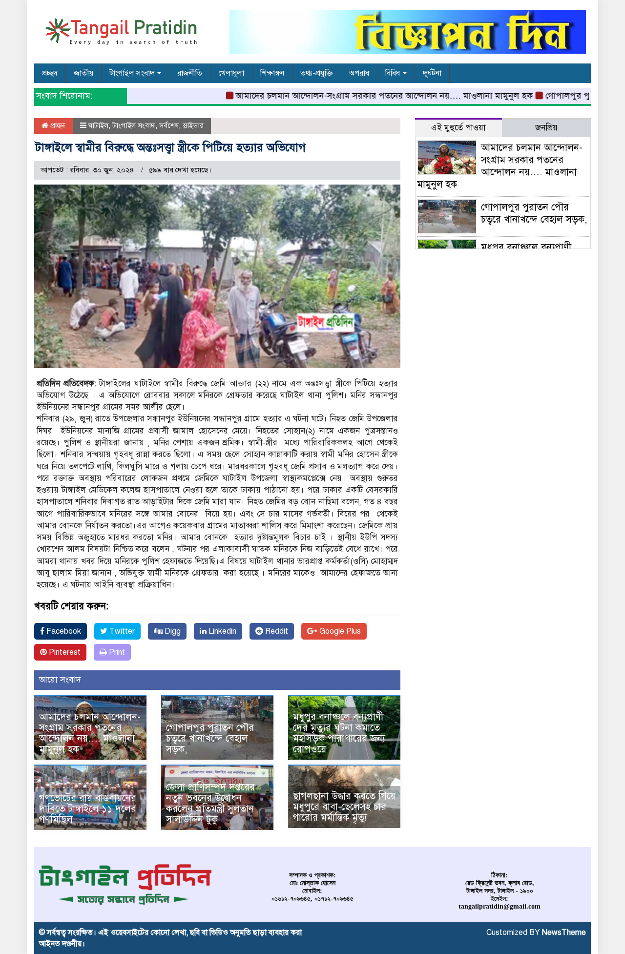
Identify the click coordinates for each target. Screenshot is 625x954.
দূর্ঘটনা (432, 73)
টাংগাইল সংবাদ (132, 73)
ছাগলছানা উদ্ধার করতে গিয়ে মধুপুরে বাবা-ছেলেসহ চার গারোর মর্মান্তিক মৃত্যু (344, 807)
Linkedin (221, 631)
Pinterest (64, 652)
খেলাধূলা (231, 73)
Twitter (121, 631)
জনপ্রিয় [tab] (546, 128)
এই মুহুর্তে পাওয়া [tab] (458, 128)
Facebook (62, 631)
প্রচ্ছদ (50, 73)
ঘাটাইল (98, 125)
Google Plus (339, 631)
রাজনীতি (189, 73)
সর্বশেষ (169, 125)
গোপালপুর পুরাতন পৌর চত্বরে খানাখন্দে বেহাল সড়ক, (210, 738)
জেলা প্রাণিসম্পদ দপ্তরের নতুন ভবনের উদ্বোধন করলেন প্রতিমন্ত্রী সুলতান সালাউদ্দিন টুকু (210, 803)
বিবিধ (393, 73)
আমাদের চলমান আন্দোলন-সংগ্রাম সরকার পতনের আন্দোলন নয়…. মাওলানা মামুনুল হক (368, 95)
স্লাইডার (193, 125)
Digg (172, 631)
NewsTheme (564, 932)
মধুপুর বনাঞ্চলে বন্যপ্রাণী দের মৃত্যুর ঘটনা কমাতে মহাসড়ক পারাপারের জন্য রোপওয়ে (340, 733)
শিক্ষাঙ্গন (272, 73)
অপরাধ (359, 73)
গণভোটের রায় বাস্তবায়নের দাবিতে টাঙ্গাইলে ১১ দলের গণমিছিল (87, 809)
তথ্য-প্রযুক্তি (316, 73)
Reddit (275, 631)
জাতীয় (83, 73)
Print (116, 652)
